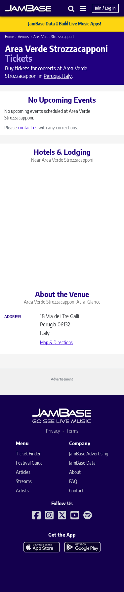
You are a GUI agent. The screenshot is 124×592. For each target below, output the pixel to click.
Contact (76, 490)
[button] (71, 8)
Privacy (53, 431)
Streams (24, 481)
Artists (22, 490)
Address (12, 317)
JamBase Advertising (88, 453)
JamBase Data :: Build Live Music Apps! (64, 23)
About (75, 472)
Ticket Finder (28, 453)
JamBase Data (82, 463)
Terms (72, 431)
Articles (23, 472)
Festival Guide (29, 463)
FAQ (73, 481)
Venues (23, 36)
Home (9, 36)
